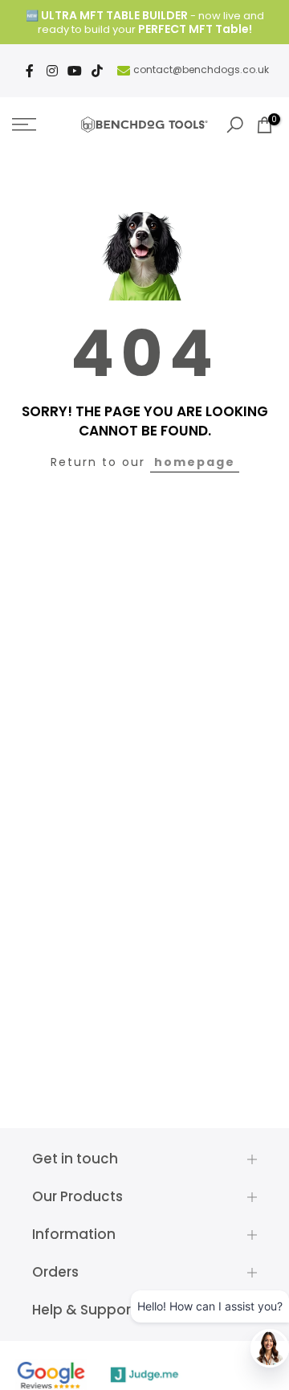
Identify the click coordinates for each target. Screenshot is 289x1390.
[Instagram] (52, 71)
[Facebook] (30, 71)
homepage (194, 462)
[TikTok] (97, 71)
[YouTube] (74, 71)
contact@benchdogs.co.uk (201, 69)
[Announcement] (144, 22)
